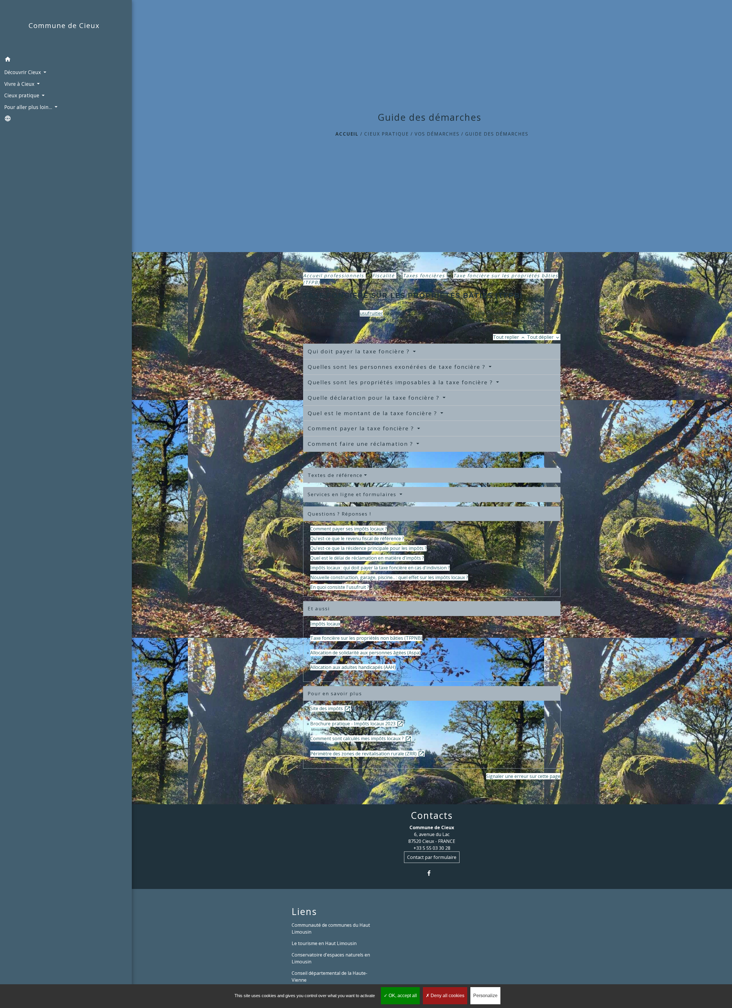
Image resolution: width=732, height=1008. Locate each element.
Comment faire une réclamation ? (361, 443)
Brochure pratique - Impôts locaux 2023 (356, 723)
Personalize (485, 995)
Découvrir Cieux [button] (23, 72)
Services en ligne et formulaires (353, 494)
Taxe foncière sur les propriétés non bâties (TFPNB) (366, 638)
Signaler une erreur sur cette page (523, 776)
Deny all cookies (446, 995)
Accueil (347, 134)
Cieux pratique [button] (22, 95)
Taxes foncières (425, 275)
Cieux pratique (386, 134)
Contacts (432, 815)
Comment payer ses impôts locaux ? (348, 529)
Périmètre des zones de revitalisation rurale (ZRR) (367, 753)
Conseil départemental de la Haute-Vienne (329, 976)
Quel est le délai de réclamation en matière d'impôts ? (367, 558)
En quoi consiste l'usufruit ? (339, 587)
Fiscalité (384, 275)
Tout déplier (543, 337)
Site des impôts (330, 708)
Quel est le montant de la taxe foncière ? (373, 413)
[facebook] (432, 873)
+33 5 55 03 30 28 (431, 848)
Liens (304, 911)
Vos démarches (437, 134)
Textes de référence (335, 475)
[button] (66, 60)
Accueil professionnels (334, 275)
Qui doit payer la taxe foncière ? (359, 351)
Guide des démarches (496, 134)
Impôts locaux (325, 624)
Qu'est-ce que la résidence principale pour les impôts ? (368, 548)
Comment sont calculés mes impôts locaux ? (361, 738)
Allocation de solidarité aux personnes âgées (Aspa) (365, 652)
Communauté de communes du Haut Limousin (331, 928)
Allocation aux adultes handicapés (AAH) (353, 667)
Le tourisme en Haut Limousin (324, 943)
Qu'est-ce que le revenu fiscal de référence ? (357, 538)
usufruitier (371, 313)
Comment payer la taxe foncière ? (362, 428)
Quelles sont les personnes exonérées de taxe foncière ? (397, 367)
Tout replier (509, 337)
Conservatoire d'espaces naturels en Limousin (331, 958)
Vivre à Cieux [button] (20, 83)
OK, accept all (402, 995)
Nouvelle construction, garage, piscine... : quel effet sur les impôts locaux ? (389, 577)
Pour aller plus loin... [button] (28, 107)
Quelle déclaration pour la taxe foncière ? (374, 397)
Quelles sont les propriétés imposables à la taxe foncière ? (401, 382)
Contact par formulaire (431, 857)
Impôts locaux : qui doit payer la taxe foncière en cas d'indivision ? (380, 568)
